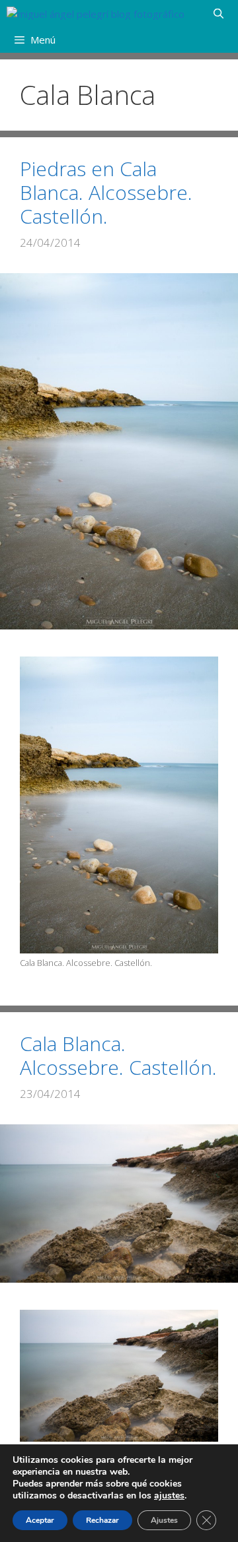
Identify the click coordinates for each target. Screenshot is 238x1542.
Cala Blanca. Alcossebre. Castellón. (118, 1055)
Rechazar (102, 1520)
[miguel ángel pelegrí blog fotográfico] (95, 13)
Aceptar (40, 1520)
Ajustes (164, 1520)
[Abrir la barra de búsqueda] (218, 13)
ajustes (169, 1496)
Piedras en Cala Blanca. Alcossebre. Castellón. (106, 192)
